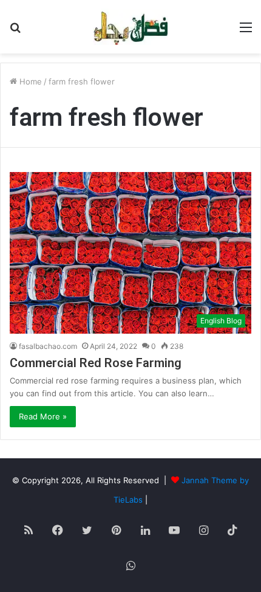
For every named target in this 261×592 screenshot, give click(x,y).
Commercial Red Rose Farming (95, 363)
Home (29, 81)
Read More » (43, 416)
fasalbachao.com (48, 346)
